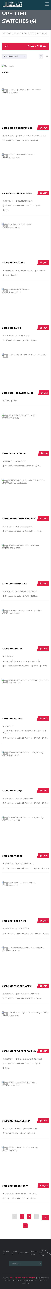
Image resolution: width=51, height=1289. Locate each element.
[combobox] (14, 56)
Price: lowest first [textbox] (11, 56)
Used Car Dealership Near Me (22, 1278)
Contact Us (6, 1252)
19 (25, 1226)
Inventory (24, 1252)
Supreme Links (34, 1252)
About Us (14, 1252)
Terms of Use (43, 1252)
